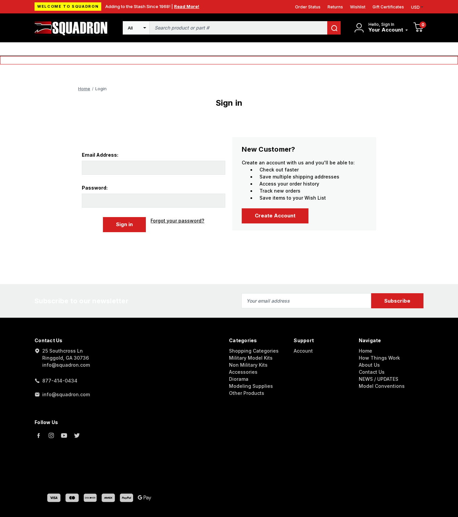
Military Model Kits (251, 358)
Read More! (186, 6)
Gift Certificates (388, 6)
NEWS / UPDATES (378, 379)
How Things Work (379, 358)
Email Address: (100, 155)
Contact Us (372, 372)
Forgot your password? (177, 220)
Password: (95, 188)
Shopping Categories (254, 351)
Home (365, 351)
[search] (334, 28)
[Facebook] (39, 435)
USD (415, 7)
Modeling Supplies (251, 386)
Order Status (308, 6)
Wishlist (357, 6)
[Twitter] (77, 435)
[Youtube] (64, 435)
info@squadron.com (66, 394)
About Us (369, 365)
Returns (335, 6)
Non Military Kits (248, 365)
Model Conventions (382, 386)
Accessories (243, 372)
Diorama (238, 379)
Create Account (275, 215)
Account (303, 351)
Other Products (246, 393)
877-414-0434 (59, 380)
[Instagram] (51, 435)
